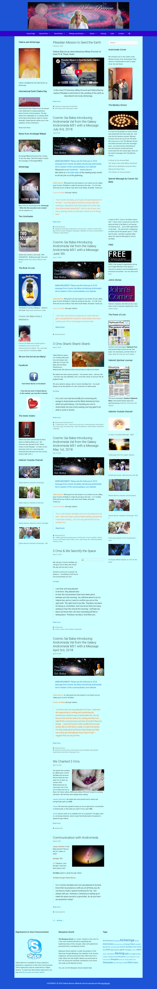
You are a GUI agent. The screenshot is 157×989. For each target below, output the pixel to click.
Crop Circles (136, 947)
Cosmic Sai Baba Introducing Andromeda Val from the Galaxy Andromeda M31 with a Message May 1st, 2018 (75, 443)
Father (72, 539)
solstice (126, 959)
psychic (128, 957)
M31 (89, 539)
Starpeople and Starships (69, 106)
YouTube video (73, 172)
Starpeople (69, 108)
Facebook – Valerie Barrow (80, 169)
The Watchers (82, 426)
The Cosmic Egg (58, 426)
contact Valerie (39, 972)
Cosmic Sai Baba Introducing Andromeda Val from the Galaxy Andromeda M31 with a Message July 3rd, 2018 (75, 123)
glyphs (122, 950)
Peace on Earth (60, 231)
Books (92, 34)
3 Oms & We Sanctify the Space (74, 551)
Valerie (76, 108)
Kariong (103, 34)
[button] (50, 33)
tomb (125, 963)
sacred (120, 959)
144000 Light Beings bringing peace (66, 537)
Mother (100, 539)
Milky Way (94, 539)
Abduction (58, 750)
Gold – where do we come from (74, 424)
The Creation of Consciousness (119, 172)
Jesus (77, 539)
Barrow (108, 947)
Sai (123, 959)
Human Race (65, 752)
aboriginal (58, 229)
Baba (104, 947)
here (31, 210)
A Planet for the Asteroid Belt (118, 160)
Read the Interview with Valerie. (124, 354)
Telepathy (83, 231)
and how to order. (40, 310)
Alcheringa (58, 108)
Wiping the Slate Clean (116, 169)
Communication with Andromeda (75, 837)
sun (114, 963)
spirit (134, 959)
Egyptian (116, 950)
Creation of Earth (92, 229)
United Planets (64, 233)
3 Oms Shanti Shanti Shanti (71, 344)
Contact (121, 34)
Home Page (31, 34)
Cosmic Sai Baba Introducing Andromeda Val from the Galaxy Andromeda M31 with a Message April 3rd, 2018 (75, 644)
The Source (90, 231)
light (54, 231)
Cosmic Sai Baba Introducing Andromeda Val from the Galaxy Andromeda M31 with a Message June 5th (75, 248)
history (134, 950)
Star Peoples (99, 424)
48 (58, 920)
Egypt (112, 950)
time (78, 752)
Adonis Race (66, 750)
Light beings (83, 539)
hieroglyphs (128, 950)
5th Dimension (108, 941)
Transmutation (91, 426)
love (130, 954)
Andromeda (73, 229)
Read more (57, 101)
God (66, 629)
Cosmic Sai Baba (91, 537)
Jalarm (139, 950)
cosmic (57, 629)
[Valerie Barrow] (78, 15)
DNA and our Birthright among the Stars (122, 166)
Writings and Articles (76, 34)
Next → (61, 920)
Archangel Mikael (129, 944)
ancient (137, 941)
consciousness (82, 229)
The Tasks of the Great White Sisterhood (122, 163)
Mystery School (113, 957)
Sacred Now (58, 34)
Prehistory (58, 106)
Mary (139, 954)
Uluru (130, 962)
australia (138, 944)
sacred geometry (90, 424)
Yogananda (77, 629)
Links (112, 34)
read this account (25, 972)
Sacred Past (43, 34)
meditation (105, 957)
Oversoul (55, 541)
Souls (60, 541)
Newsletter (122, 957)
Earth (63, 108)
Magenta (134, 954)
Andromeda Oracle (118, 944)
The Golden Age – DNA (71, 426)
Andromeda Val (60, 227)
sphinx (131, 959)
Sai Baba (71, 629)
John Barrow (110, 954)
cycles (62, 629)
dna (104, 950)
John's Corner (113, 309)
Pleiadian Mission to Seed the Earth (77, 42)
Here (31, 449)
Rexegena (69, 231)
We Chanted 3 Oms (66, 761)
